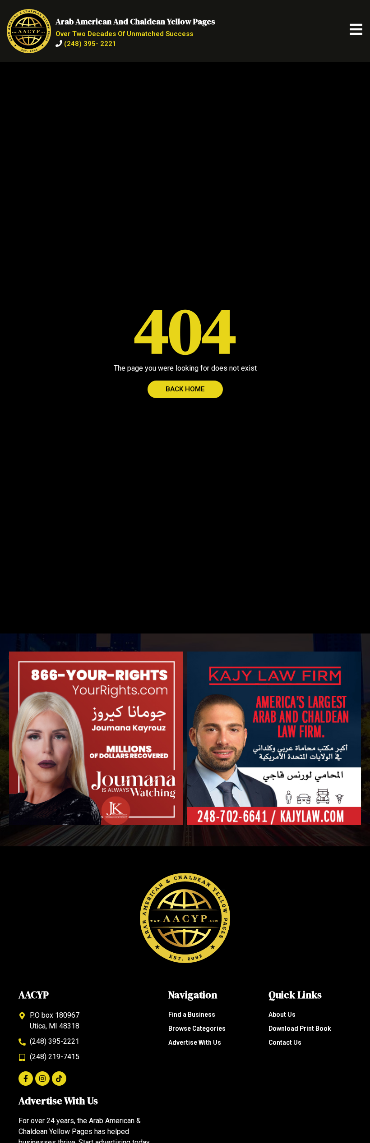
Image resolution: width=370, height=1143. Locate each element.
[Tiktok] (59, 1078)
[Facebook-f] (25, 1078)
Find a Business (191, 1014)
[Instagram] (42, 1078)
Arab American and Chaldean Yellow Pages (135, 21)
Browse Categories (197, 1028)
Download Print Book (299, 1028)
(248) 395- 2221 (90, 44)
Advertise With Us (194, 1042)
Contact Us (284, 1042)
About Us (282, 1014)
